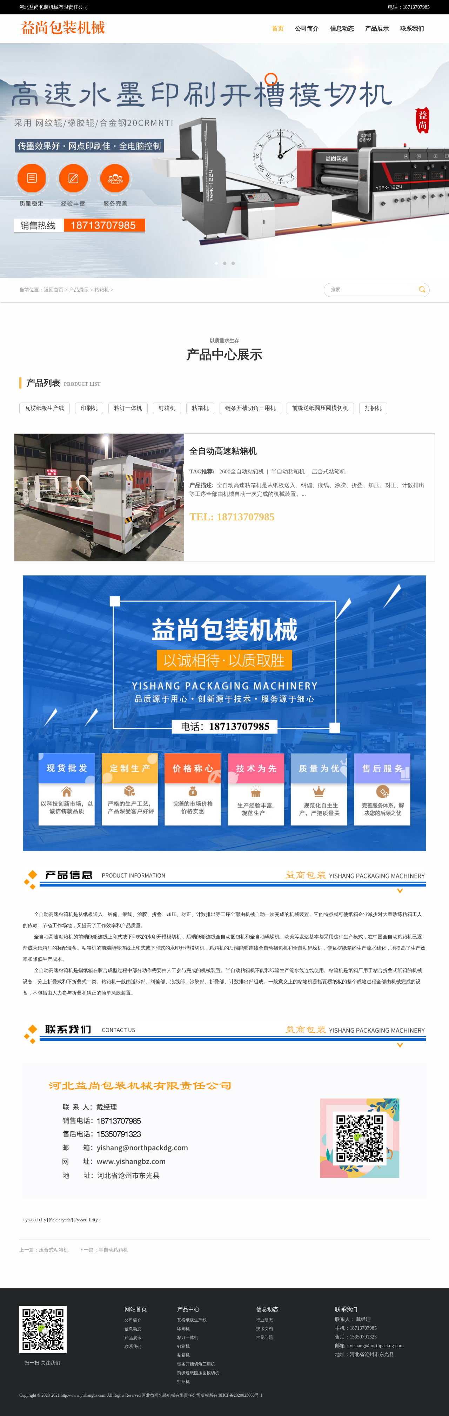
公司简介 (307, 28)
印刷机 (89, 408)
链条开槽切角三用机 (250, 408)
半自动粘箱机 (288, 471)
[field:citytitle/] (61, 1220)
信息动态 (342, 28)
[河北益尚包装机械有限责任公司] (63, 28)
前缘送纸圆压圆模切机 (320, 408)
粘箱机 (101, 289)
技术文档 (264, 1328)
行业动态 (264, 1319)
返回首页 (53, 289)
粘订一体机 (128, 408)
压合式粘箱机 (329, 471)
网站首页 (136, 1309)
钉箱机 (167, 408)
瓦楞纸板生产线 (44, 408)
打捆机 (373, 408)
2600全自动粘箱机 (242, 471)
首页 (278, 28)
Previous (30, 160)
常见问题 (264, 1337)
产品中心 (188, 1309)
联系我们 (412, 28)
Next (419, 160)
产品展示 (377, 28)
